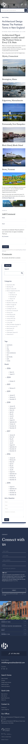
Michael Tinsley (7, 31)
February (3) (12, 460)
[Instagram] (6, 669)
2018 (8, 402)
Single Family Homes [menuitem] (6, 682)
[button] (25, 10)
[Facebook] (1, 669)
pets (8, 359)
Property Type (5, 634)
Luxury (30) (9, 322)
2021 (8, 384)
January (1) (12, 395)
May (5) (11, 439)
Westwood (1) (10, 334)
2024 (9, 377)
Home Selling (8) (11, 316)
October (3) (12, 490)
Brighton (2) (12, 292)
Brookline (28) (10, 300)
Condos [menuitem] (3, 680)
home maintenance (11, 353)
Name (3, 217)
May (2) (11, 465)
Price (2, 630)
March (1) (12, 372)
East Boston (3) (13, 294)
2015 (8, 483)
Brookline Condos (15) (12, 302)
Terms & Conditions (6, 736)
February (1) (12, 388)
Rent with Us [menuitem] (4, 694)
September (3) (13, 488)
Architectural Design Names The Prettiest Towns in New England (13, 24)
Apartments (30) (11, 284)
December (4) (13, 479)
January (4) (12, 406)
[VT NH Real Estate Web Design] (14, 730)
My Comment (5, 236)
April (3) (11, 412)
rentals (8, 361)
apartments (9, 345)
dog (8, 349)
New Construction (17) (12, 326)
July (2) (11, 418)
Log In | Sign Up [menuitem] (5, 709)
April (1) (11, 464)
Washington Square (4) (12, 332)
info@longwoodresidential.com (13, 662)
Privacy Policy (20, 249)
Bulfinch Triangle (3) (11, 304)
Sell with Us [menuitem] (4, 696)
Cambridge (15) (10, 306)
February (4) (12, 408)
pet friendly (9, 357)
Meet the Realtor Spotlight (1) (14, 324)
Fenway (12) (9, 312)
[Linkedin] (4, 669)
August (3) (12, 420)
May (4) (11, 414)
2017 (8, 431)
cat (7, 347)
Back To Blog (5, 17)
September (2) (13, 447)
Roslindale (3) (13, 296)
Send (14, 590)
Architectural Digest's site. (8, 198)
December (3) (13, 494)
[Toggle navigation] (26, 4)
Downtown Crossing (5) (12, 310)
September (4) (13, 422)
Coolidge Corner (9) (11, 308)
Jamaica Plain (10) (11, 318)
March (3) (12, 410)
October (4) (12, 475)
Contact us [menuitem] (4, 707)
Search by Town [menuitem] (5, 684)
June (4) (11, 416)
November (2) (13, 426)
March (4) (12, 462)
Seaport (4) (12, 298)
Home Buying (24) (11, 314)
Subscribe (7, 265)
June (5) (11, 467)
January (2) (12, 435)
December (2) (13, 428)
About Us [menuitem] (3, 700)
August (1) (12, 374)
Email (3, 223)
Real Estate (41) (10, 328)
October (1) (12, 381)
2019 (8, 391)
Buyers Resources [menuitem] (5, 698)
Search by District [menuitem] (5, 686)
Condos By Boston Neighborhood (11, 626)
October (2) (12, 424)
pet (7, 355)
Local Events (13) (11, 320)
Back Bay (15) (10, 286)
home (8, 351)
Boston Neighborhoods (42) (13, 290)
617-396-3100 (15, 653)
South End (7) (10, 330)
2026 (9, 368)
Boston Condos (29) (11, 288)
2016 (8, 454)
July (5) (11, 469)
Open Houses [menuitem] (4, 678)
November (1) (13, 399)
